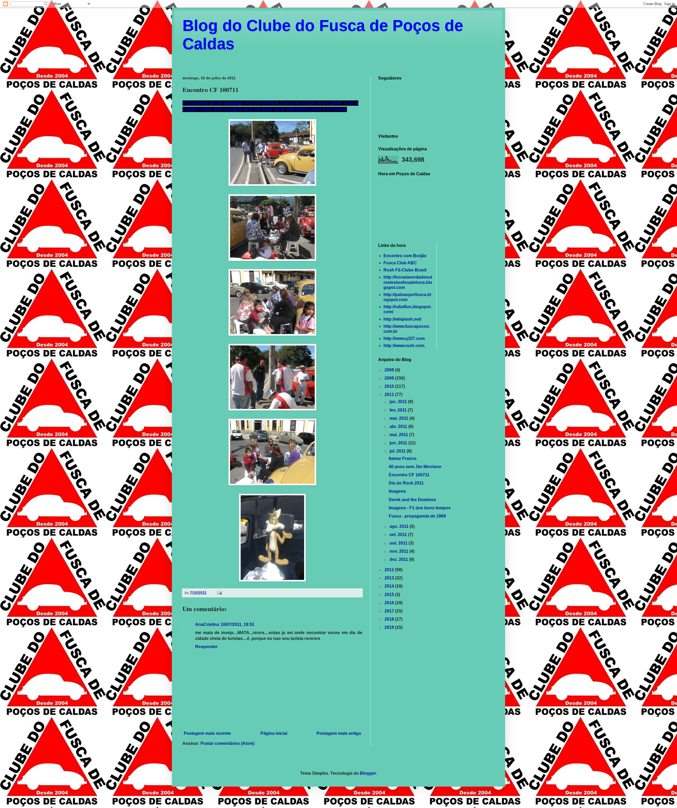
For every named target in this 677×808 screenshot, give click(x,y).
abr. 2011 (399, 426)
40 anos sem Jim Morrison (415, 466)
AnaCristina (207, 624)
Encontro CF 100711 (409, 475)
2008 (390, 370)
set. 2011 (399, 534)
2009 (390, 378)
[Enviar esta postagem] (219, 592)
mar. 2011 (399, 418)
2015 (390, 594)
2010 (390, 386)
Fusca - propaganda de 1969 (417, 516)
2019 (390, 627)
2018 (390, 619)
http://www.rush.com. (404, 345)
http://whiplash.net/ (402, 319)
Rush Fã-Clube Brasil (404, 270)
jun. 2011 (399, 443)
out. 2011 (399, 543)
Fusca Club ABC (400, 263)
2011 (390, 394)
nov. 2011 (399, 551)
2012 (390, 569)
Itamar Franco (403, 458)
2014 (390, 586)
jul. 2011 (398, 451)
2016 (390, 603)
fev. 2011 (399, 410)
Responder (206, 646)
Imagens (397, 491)
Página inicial (273, 733)
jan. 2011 (399, 401)
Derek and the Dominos (412, 499)
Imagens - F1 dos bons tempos (420, 508)
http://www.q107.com (404, 338)
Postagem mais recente (207, 733)
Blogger (368, 773)
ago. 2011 (400, 526)
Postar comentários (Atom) (227, 743)
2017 (390, 611)
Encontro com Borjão (405, 255)
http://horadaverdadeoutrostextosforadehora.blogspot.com (407, 282)
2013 (390, 578)
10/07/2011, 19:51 (237, 624)
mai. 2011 (399, 434)
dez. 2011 (399, 559)
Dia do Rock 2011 (406, 483)
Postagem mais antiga (339, 733)
